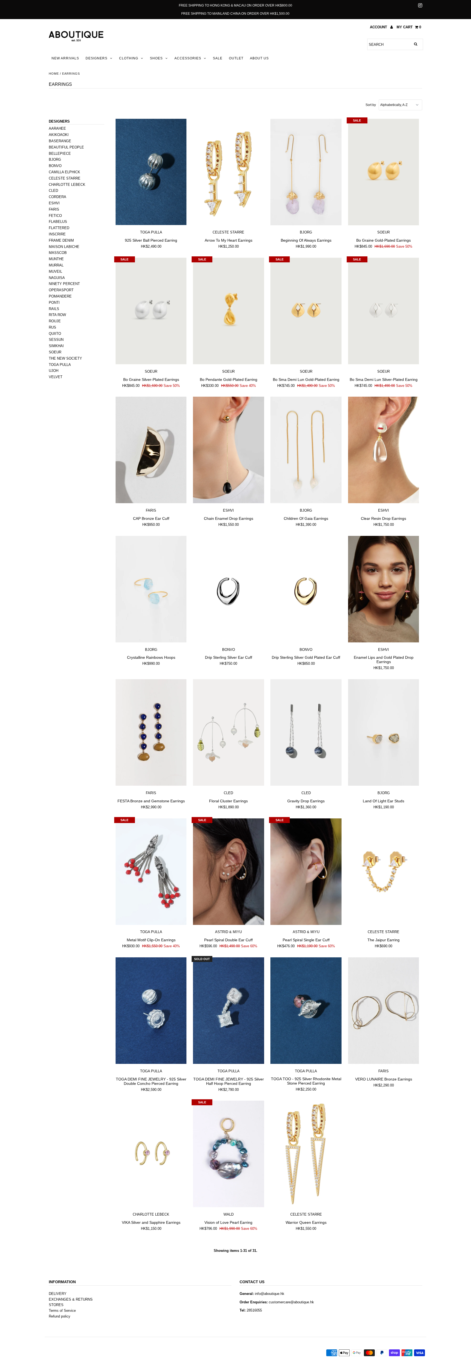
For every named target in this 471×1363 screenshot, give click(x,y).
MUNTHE (56, 259)
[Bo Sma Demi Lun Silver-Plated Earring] (383, 311)
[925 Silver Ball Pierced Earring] (151, 172)
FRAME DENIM (61, 240)
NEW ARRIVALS (65, 58)
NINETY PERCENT (64, 284)
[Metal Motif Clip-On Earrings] (151, 871)
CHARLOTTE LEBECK (67, 185)
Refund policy (59, 1316)
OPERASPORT (61, 290)
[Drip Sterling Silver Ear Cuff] (228, 589)
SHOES (156, 58)
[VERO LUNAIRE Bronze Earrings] (383, 1010)
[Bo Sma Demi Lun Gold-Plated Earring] (306, 311)
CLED (53, 191)
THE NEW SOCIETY (65, 358)
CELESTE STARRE (64, 178)
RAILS (54, 309)
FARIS (54, 209)
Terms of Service (62, 1311)
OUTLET (236, 58)
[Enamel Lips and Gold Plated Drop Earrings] (383, 589)
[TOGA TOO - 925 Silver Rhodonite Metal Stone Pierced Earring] (306, 1010)
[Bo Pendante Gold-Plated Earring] (228, 311)
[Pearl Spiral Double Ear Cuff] (228, 871)
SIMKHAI (56, 346)
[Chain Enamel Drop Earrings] (228, 450)
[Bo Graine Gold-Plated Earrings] (383, 172)
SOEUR (55, 352)
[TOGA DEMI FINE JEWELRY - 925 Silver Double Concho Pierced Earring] (151, 1010)
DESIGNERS (96, 58)
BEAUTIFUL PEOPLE (66, 147)
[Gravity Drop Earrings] (306, 732)
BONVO (55, 166)
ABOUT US (259, 58)
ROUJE (55, 321)
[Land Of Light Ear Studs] (383, 732)
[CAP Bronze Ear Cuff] (151, 450)
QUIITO (55, 334)
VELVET (55, 377)
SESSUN (56, 340)
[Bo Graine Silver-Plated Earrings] (151, 311)
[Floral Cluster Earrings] (228, 732)
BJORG (55, 159)
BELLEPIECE (60, 153)
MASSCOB (58, 253)
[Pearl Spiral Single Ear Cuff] (306, 871)
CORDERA (57, 197)
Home (54, 73)
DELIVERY (58, 1294)
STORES (56, 1305)
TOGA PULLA (60, 365)
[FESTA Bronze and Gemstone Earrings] (151, 732)
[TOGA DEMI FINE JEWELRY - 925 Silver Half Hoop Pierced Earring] (228, 1010)
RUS (52, 327)
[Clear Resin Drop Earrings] (383, 450)
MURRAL (56, 265)
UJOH (53, 371)
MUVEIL (55, 271)
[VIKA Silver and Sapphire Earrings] (151, 1154)
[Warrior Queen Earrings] (306, 1154)
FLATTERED (59, 228)
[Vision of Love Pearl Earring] (228, 1154)
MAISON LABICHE (64, 247)
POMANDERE (60, 296)
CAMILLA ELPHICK (64, 172)
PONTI (54, 302)
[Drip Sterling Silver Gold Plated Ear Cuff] (306, 589)
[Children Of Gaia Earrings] (306, 450)
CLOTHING (128, 58)
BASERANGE (60, 141)
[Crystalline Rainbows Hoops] (151, 589)
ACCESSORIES (187, 58)
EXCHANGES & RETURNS (71, 1299)
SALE (217, 58)
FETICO (55, 216)
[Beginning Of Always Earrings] (306, 172)
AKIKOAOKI (59, 135)
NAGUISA (57, 278)
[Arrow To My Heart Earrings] (228, 172)
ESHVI (54, 203)
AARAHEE (57, 128)
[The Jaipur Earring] (383, 871)
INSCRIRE (57, 234)
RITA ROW (57, 315)
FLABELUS (58, 222)
